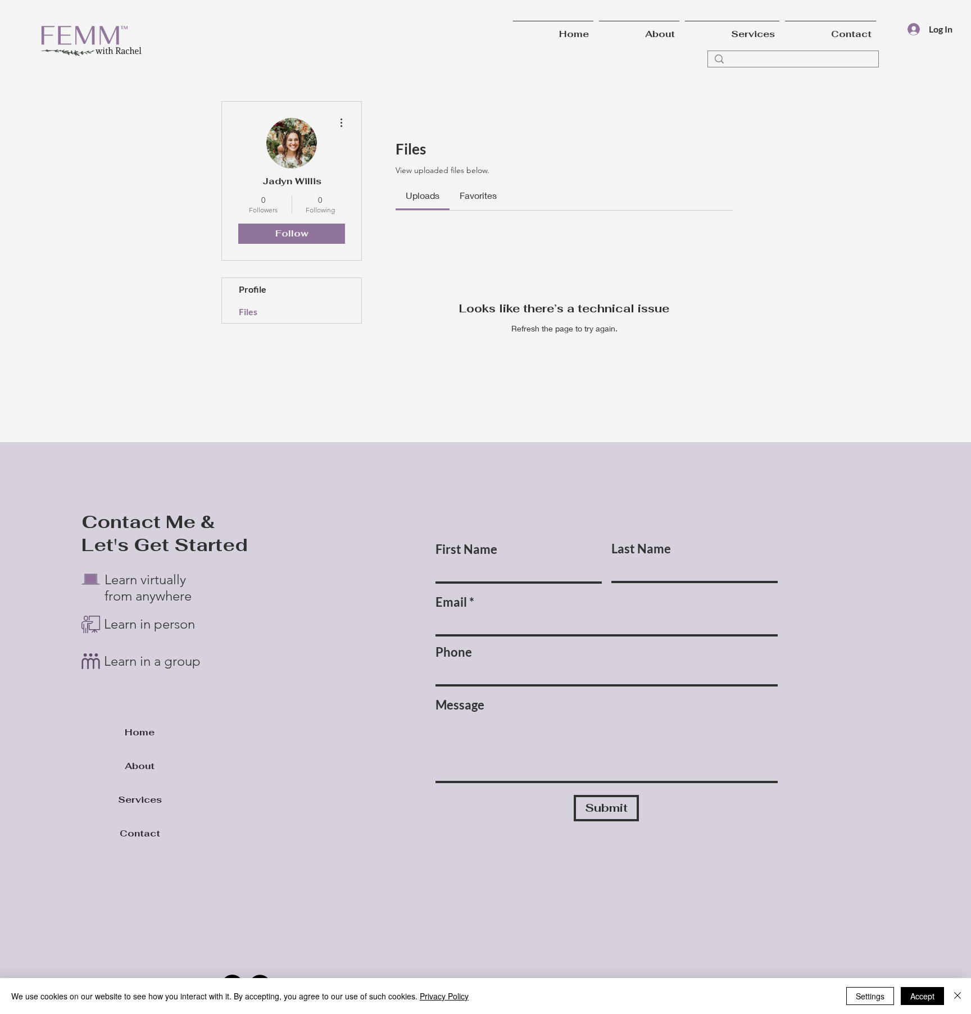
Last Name (641, 549)
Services (140, 800)
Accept (922, 996)
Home (140, 732)
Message (459, 705)
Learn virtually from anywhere (148, 587)
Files (248, 311)
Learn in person (151, 624)
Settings (870, 996)
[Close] (957, 996)
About (140, 766)
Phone (453, 652)
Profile (252, 289)
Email (451, 602)
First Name (466, 549)
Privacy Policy (444, 996)
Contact (140, 833)
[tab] (423, 195)
